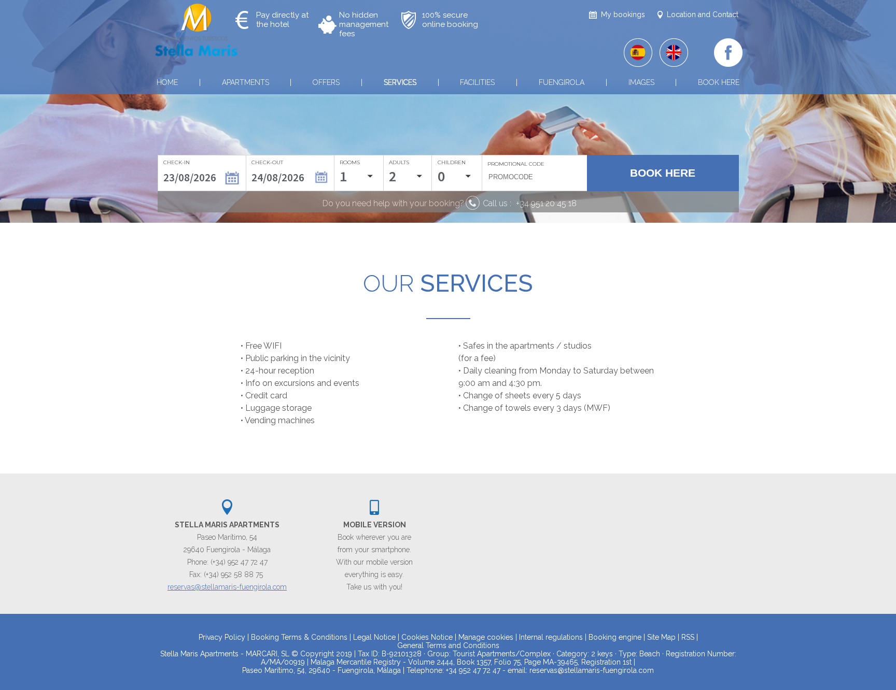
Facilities (477, 82)
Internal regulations (551, 637)
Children (452, 162)
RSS (687, 637)
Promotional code (515, 164)
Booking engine (615, 637)
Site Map (661, 637)
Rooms (350, 162)
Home (167, 82)
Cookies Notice (427, 637)
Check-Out (267, 162)
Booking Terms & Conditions (299, 637)
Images (641, 82)
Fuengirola (561, 82)
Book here (718, 82)
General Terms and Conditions (448, 645)
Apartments (245, 82)
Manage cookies (485, 637)
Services (400, 82)
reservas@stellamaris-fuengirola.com (227, 587)
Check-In (176, 162)
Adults (399, 162)
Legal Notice (374, 637)
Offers (326, 82)
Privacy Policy (222, 637)
